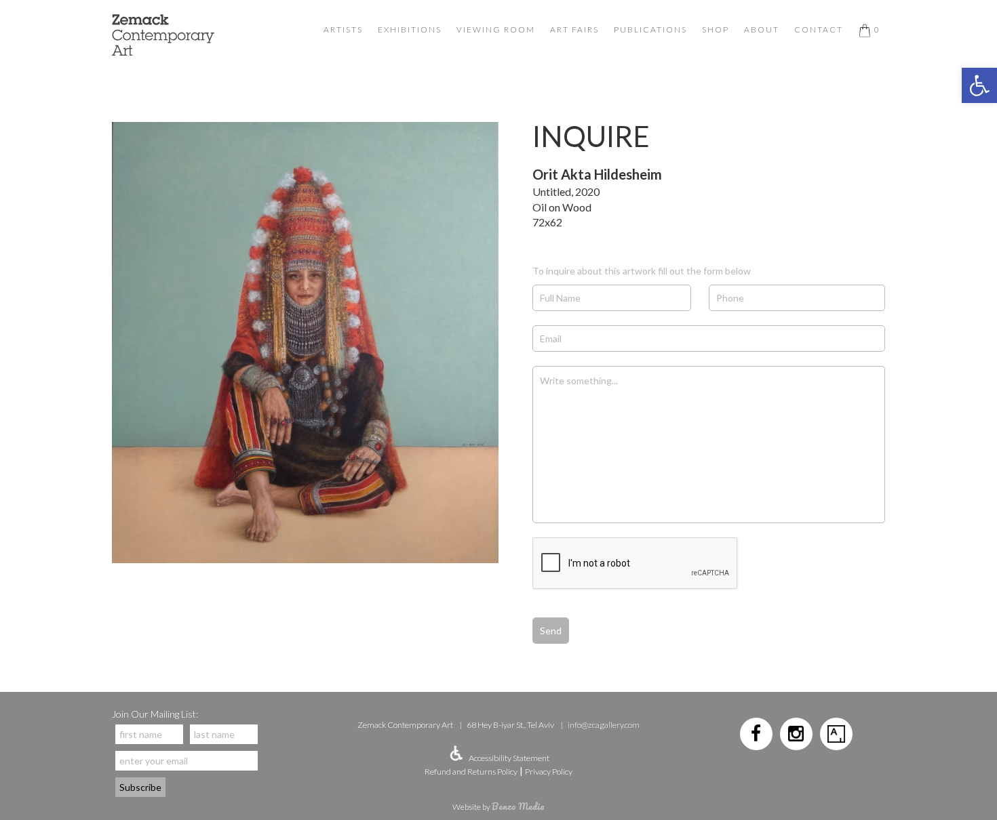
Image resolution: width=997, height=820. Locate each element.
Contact (818, 29)
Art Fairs (574, 29)
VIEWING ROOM (495, 29)
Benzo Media (518, 806)
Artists (343, 29)
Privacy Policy (548, 771)
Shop (715, 29)
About (761, 29)
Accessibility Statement (509, 758)
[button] (979, 85)
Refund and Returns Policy (471, 771)
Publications (650, 29)
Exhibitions (410, 29)
